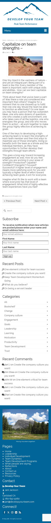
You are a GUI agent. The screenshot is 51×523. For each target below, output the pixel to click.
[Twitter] (8, 512)
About (8, 468)
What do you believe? (16, 284)
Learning (9, 333)
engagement (8, 196)
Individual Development (17, 456)
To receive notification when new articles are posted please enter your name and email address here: (25, 227)
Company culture (13, 315)
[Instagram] (12, 512)
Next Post (40, 201)
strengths (15, 196)
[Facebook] (4, 512)
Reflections (11, 466)
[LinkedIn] (16, 512)
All (5, 302)
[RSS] (20, 512)
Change (8, 311)
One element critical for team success (24, 269)
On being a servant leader (18, 288)
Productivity (10, 342)
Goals (7, 324)
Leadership (10, 328)
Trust (7, 351)
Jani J (8, 52)
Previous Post (13, 201)
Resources (10, 473)
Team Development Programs (21, 461)
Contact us (10, 471)
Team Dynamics (13, 458)
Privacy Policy (12, 476)
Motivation (10, 337)
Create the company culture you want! (24, 273)
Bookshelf (9, 306)
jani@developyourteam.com (19, 501)
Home (8, 451)
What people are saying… (18, 463)
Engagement (11, 320)
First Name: (8, 238)
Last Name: (8, 247)
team (20, 196)
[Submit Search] (4, 211)
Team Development (14, 346)
